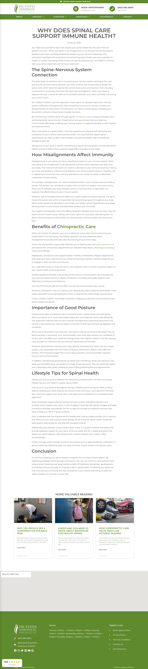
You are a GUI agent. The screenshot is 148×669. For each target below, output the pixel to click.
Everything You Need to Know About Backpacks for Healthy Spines (73, 531)
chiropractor (37, 540)
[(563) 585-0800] (112, 9)
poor (81, 106)
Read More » (21, 547)
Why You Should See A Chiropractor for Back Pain (32, 531)
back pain (96, 244)
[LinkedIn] (25, 650)
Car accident (103, 538)
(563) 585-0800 (125, 7)
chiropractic (81, 117)
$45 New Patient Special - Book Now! (77, 1)
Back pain (20, 538)
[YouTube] (29, 650)
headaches (107, 244)
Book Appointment (92, 7)
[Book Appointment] (76, 9)
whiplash (119, 542)
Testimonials (106, 17)
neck (60, 335)
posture (87, 106)
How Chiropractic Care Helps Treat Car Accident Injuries (114, 531)
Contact (127, 17)
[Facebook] (15, 650)
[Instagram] (19, 650)
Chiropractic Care (76, 226)
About (19, 17)
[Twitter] (22, 650)
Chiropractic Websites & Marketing (123, 667)
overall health (42, 98)
